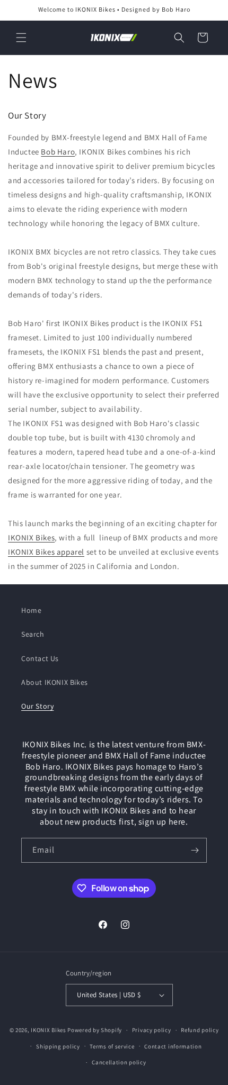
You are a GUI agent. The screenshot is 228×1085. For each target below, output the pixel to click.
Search (33, 634)
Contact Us (40, 658)
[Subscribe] (194, 850)
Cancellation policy (119, 1062)
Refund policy (199, 1030)
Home (31, 610)
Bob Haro (58, 152)
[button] (21, 37)
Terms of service (112, 1046)
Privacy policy (151, 1030)
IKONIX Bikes (31, 537)
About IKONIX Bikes (54, 682)
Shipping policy (58, 1046)
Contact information (172, 1046)
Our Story (37, 706)
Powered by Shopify (94, 1030)
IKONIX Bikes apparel (46, 552)
